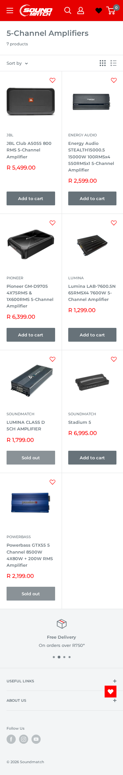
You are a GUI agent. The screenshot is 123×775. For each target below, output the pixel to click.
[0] (111, 10)
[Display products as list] (113, 63)
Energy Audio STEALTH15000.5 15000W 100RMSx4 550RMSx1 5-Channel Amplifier (91, 156)
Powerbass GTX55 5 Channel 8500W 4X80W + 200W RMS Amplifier (30, 554)
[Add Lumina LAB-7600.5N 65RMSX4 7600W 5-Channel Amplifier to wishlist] (114, 223)
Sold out (31, 457)
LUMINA (76, 278)
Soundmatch (20, 414)
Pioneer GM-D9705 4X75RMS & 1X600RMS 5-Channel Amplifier (30, 296)
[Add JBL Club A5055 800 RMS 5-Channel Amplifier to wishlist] (52, 80)
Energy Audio (82, 135)
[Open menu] (10, 10)
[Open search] (68, 10)
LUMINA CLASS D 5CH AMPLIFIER (26, 425)
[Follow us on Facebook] (11, 739)
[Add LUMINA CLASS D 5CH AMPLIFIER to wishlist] (52, 359)
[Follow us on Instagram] (23, 739)
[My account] (80, 10)
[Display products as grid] (103, 63)
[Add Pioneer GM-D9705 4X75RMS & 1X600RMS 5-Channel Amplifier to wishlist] (52, 223)
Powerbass (19, 537)
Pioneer (15, 278)
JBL (10, 135)
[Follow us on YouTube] (36, 739)
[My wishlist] (98, 10)
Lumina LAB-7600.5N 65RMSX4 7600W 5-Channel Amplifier (92, 293)
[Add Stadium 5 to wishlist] (114, 359)
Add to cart (30, 198)
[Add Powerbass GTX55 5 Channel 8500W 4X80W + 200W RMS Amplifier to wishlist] (52, 482)
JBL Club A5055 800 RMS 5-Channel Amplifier (29, 150)
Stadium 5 (79, 422)
